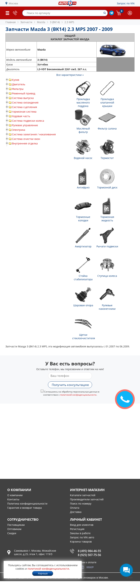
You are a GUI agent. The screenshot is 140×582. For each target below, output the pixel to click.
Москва (13, 3)
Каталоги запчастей (82, 495)
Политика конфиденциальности (27, 503)
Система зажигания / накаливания (34, 134)
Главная (10, 22)
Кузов (15, 79)
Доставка (75, 512)
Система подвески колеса (28, 120)
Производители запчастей (87, 499)
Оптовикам (14, 529)
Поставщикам (16, 525)
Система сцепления (24, 107)
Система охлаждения (25, 102)
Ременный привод (23, 93)
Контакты (13, 499)
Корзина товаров (81, 541)
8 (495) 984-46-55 (89, 551)
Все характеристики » (70, 75)
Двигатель (18, 84)
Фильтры (18, 89)
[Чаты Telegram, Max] (126, 570)
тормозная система (24, 111)
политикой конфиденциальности (78, 394)
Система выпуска (23, 98)
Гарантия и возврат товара (24, 507)
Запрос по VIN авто (82, 537)
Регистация (77, 529)
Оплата (74, 507)
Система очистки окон (26, 139)
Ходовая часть (21, 116)
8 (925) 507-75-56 (89, 555)
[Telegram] (111, 14)
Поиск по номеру (80, 503)
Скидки (11, 533)
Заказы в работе (80, 533)
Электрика (18, 129)
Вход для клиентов (81, 525)
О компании (15, 495)
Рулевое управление (25, 125)
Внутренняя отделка (25, 143)
